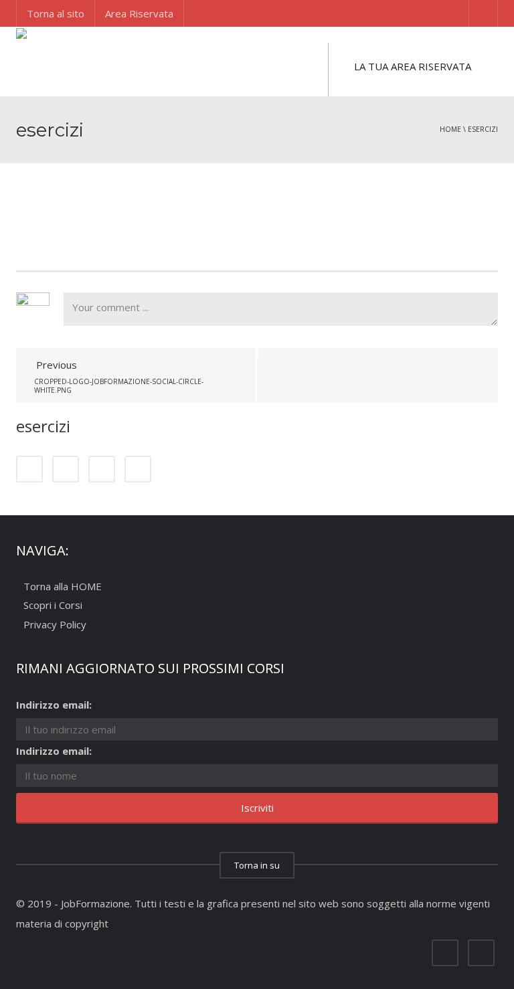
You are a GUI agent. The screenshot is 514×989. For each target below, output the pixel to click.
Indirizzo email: (54, 704)
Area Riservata (139, 13)
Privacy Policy (54, 624)
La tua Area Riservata (412, 66)
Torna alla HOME (62, 586)
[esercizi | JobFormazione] (79, 60)
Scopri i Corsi (52, 605)
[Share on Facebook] (29, 469)
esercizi (483, 129)
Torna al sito (55, 13)
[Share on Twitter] (65, 469)
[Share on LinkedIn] (101, 469)
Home (450, 129)
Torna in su (257, 865)
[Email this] (137, 469)
